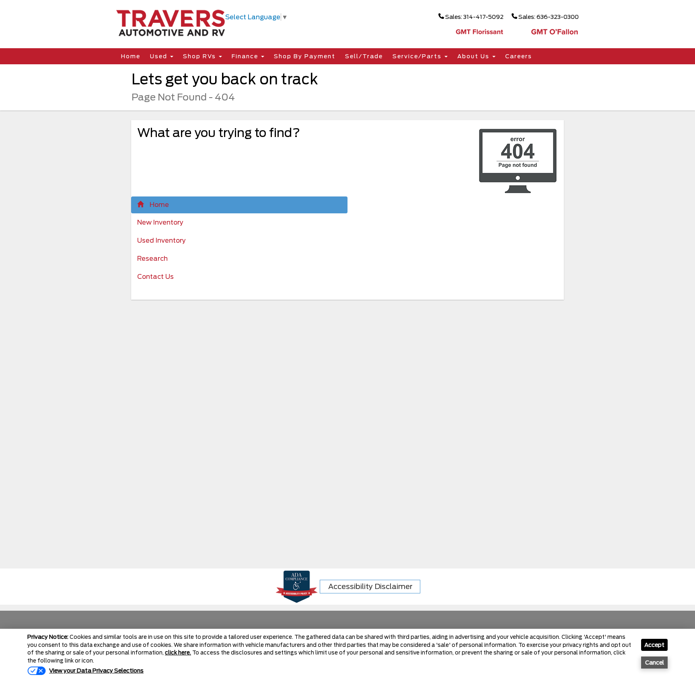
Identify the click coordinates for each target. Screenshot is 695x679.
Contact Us (155, 276)
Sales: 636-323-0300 (548, 17)
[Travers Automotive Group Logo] (170, 22)
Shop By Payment (304, 56)
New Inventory (160, 222)
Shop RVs (200, 56)
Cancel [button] (654, 662)
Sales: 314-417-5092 (474, 17)
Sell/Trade (364, 56)
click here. (178, 653)
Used (159, 56)
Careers (518, 56)
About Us (474, 56)
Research (152, 258)
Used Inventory (161, 240)
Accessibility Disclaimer (370, 586)
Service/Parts (418, 56)
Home (130, 56)
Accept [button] (654, 645)
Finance (246, 56)
